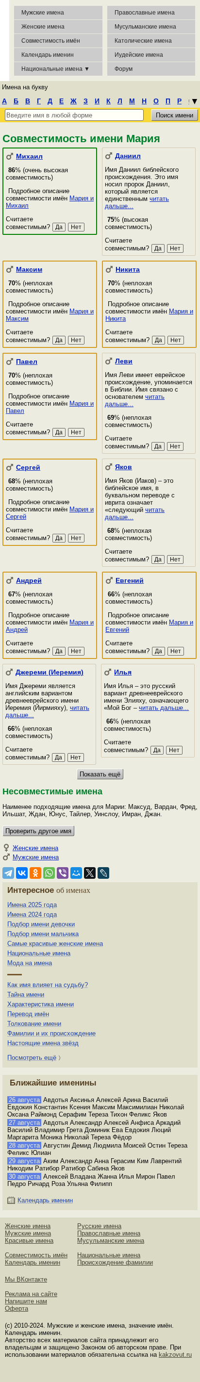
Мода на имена (29, 963)
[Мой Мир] (76, 873)
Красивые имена (29, 1240)
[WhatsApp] (49, 873)
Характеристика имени (40, 1004)
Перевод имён (28, 1014)
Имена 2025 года (32, 904)
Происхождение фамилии (115, 1262)
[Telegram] (8, 873)
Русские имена (99, 1226)
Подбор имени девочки (41, 924)
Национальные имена (38, 953)
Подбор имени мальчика (43, 934)
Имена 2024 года (32, 914)
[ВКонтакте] (22, 873)
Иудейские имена (139, 54)
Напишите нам (26, 1301)
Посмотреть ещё (31, 1057)
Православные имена (145, 12)
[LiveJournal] (103, 873)
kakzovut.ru (175, 1354)
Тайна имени (25, 994)
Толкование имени (34, 1023)
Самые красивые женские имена (55, 943)
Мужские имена (42, 12)
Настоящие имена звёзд (43, 1043)
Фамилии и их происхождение (51, 1033)
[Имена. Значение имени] (4, 40)
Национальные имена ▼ (55, 69)
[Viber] (62, 873)
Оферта (16, 1308)
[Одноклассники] (35, 873)
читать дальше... (164, 707)
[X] (90, 873)
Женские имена (43, 26)
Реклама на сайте (31, 1294)
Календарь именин (47, 54)
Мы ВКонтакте (26, 1279)
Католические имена (143, 40)
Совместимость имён (36, 1255)
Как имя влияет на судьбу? (47, 984)
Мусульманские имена (145, 26)
